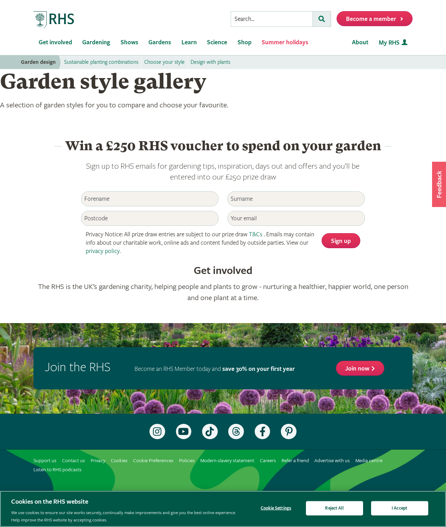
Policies (187, 461)
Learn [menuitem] (189, 42)
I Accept (399, 508)
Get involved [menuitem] (55, 42)
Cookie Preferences (153, 461)
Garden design (38, 62)
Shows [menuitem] (129, 42)
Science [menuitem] (217, 42)
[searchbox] (272, 19)
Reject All (334, 508)
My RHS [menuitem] (389, 42)
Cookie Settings (276, 508)
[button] (439, 184)
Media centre (369, 461)
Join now (357, 368)
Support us (44, 461)
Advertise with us (332, 461)
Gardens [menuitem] (159, 42)
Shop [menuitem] (245, 42)
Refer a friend (295, 461)
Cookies (119, 461)
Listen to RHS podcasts (57, 470)
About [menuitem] (360, 42)
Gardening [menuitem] (96, 42)
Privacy (98, 461)
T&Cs (255, 234)
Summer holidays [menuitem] (285, 42)
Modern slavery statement (227, 461)
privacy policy (103, 251)
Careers (268, 461)
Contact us (73, 461)
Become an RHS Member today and (214, 369)
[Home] (54, 20)
